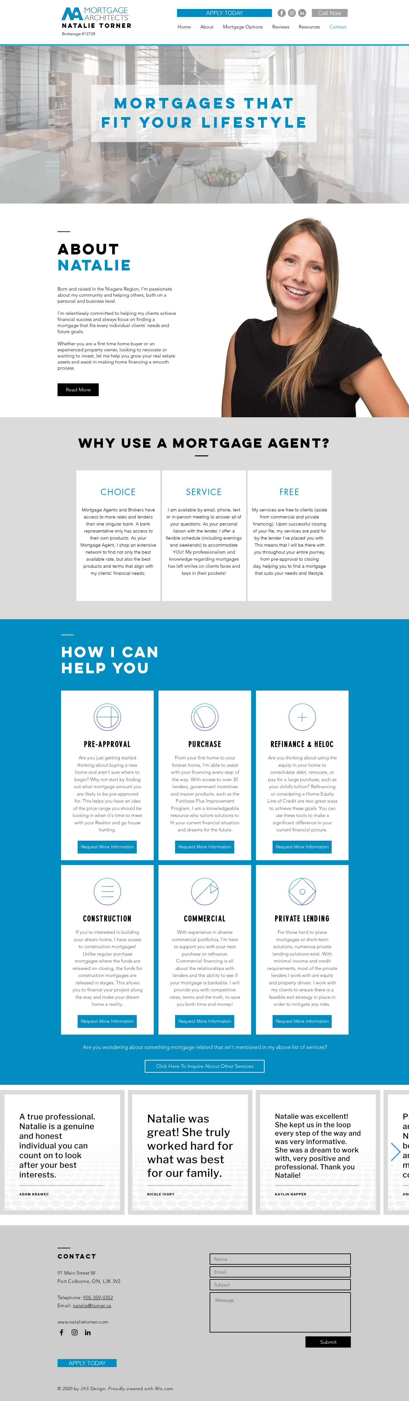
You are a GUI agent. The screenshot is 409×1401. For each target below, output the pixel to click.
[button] (107, 847)
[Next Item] (396, 1152)
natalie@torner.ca (92, 1305)
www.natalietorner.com (83, 1322)
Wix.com (164, 1388)
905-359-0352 (98, 1297)
